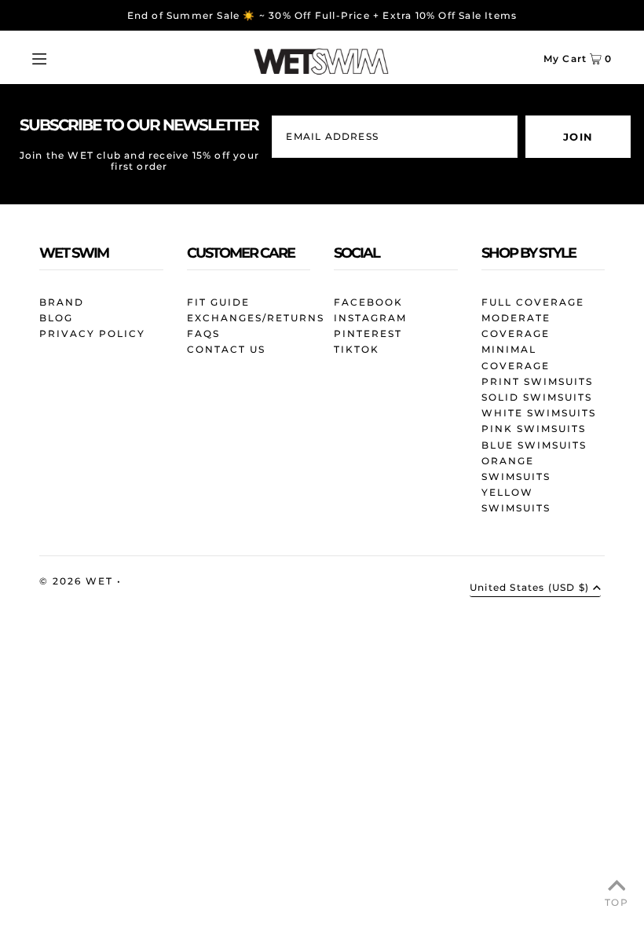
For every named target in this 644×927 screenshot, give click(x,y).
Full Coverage (532, 302)
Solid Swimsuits (536, 397)
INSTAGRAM (370, 318)
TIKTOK (356, 349)
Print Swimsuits (537, 381)
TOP (616, 902)
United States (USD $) (529, 588)
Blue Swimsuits (534, 445)
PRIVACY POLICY (92, 333)
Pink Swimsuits (533, 428)
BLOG (56, 318)
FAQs (203, 333)
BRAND (61, 302)
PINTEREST (368, 333)
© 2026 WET (78, 581)
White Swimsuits (538, 413)
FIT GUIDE (218, 302)
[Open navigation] (68, 57)
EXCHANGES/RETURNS (255, 318)
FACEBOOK (368, 302)
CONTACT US (226, 349)
